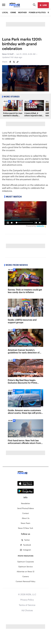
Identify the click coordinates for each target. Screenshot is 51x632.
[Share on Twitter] (14, 62)
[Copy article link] (17, 62)
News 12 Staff (7, 54)
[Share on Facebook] (10, 62)
